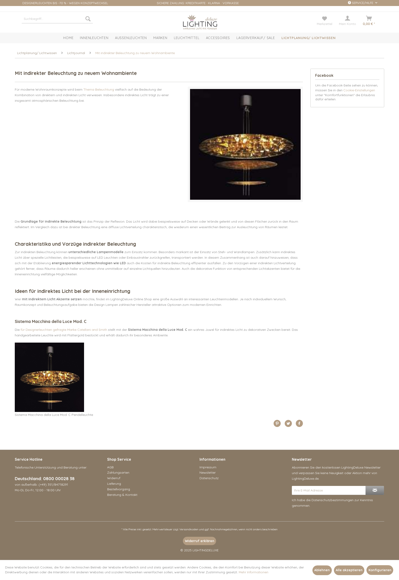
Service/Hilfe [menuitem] (362, 3)
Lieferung (114, 484)
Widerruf (113, 478)
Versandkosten (188, 529)
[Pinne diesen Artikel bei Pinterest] (278, 423)
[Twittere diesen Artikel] (290, 423)
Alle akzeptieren (349, 570)
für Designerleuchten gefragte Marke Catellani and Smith (64, 330)
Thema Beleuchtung (98, 89)
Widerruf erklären (199, 541)
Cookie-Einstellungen (359, 90)
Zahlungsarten (118, 472)
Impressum (208, 467)
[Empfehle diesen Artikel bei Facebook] (299, 423)
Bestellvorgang (118, 489)
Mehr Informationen (253, 572)
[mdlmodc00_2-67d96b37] (245, 144)
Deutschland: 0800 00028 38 (45, 478)
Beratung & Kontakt (122, 495)
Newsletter (208, 472)
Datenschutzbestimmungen (332, 500)
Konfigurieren (380, 570)
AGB (110, 467)
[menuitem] (57, 18)
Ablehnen (322, 570)
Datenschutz (209, 478)
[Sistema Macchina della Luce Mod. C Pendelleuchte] (159, 377)
